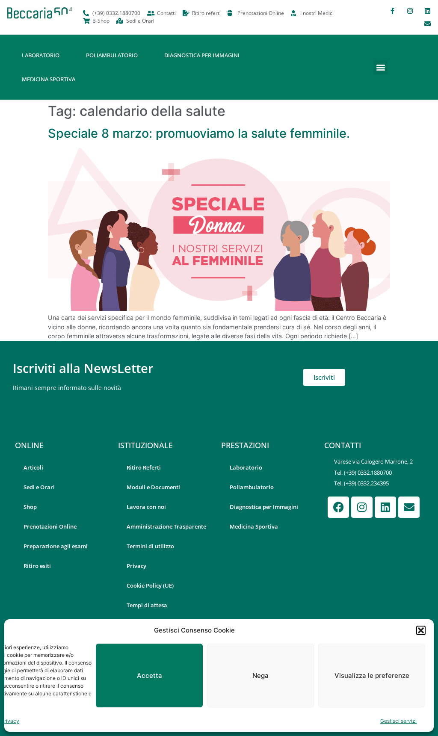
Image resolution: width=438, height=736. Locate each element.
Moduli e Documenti (153, 487)
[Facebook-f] (392, 10)
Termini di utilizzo (150, 546)
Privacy (10, 721)
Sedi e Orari (39, 487)
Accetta (149, 675)
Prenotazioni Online (50, 526)
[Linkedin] (427, 10)
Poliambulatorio (112, 55)
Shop (30, 507)
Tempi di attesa (147, 605)
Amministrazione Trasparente (166, 526)
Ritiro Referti (144, 467)
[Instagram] (409, 10)
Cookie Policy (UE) (150, 585)
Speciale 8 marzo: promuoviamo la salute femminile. (199, 133)
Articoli (33, 467)
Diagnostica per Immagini (202, 55)
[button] (421, 630)
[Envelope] (427, 23)
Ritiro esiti (37, 566)
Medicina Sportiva (48, 79)
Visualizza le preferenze (371, 675)
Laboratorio (40, 55)
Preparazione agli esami (56, 546)
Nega (260, 675)
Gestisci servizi (398, 721)
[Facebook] (338, 507)
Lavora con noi (146, 507)
